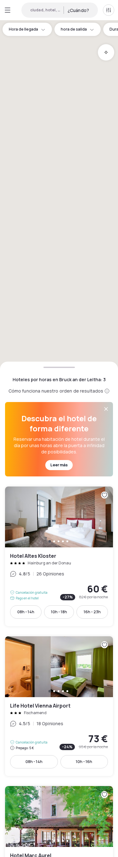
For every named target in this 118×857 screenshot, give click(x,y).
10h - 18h (59, 612)
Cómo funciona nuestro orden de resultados (56, 391)
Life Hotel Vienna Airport (59, 706)
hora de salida (74, 29)
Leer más (59, 465)
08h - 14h (25, 612)
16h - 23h (92, 612)
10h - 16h (84, 761)
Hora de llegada (23, 29)
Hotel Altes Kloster (59, 556)
